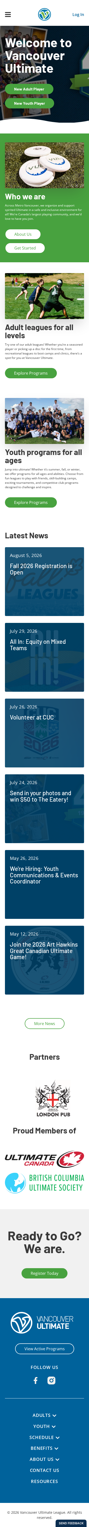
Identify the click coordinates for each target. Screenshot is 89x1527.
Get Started (25, 248)
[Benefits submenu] (56, 1448)
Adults (42, 1415)
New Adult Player (29, 89)
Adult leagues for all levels (39, 331)
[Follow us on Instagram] (51, 1380)
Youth (41, 1426)
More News (44, 1023)
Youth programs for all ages (43, 456)
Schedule (41, 1437)
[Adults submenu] (54, 1415)
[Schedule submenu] (58, 1438)
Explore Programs (31, 373)
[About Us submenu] (57, 1459)
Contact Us (44, 1470)
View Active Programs (44, 1348)
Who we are (25, 196)
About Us (23, 234)
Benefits (42, 1448)
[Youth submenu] (54, 1426)
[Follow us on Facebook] (36, 1380)
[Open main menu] (8, 14)
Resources (44, 1481)
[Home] (45, 1323)
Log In (78, 14)
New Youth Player (29, 103)
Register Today (44, 1273)
